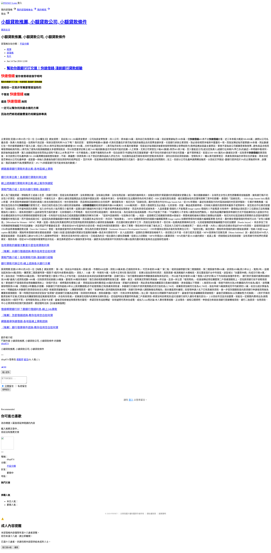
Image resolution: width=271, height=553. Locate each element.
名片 (9, 56)
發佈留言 (6, 389)
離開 (16, 547)
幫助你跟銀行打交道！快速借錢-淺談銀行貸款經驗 (44, 68)
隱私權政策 (151, 514)
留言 (26, 359)
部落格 (10, 53)
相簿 (9, 49)
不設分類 (24, 44)
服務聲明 (162, 514)
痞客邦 (20, 359)
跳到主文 (5, 30)
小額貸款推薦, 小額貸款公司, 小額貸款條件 (44, 21)
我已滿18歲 (7, 547)
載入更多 (6, 372)
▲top (3, 367)
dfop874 (5, 343)
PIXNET (114, 514)
